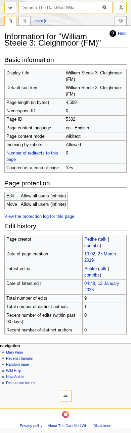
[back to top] (66, 396)
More (39, 21)
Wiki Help (13, 371)
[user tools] (121, 7)
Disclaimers (103, 426)
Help (122, 33)
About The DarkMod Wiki (68, 426)
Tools (120, 21)
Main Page (14, 352)
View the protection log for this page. (40, 216)
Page (10, 21)
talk (102, 239)
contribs (92, 245)
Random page (17, 364)
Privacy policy (31, 426)
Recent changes (19, 358)
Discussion (24, 21)
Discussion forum (20, 383)
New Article (15, 377)
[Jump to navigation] (10, 7)
